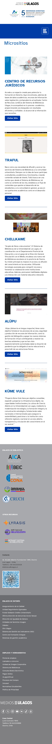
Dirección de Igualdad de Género (15, 619)
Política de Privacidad (11, 690)
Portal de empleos (9, 658)
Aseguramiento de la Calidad (13, 606)
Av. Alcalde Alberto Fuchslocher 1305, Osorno (19, 560)
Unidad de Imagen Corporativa (14, 664)
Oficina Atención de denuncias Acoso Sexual (19, 616)
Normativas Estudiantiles (12, 686)
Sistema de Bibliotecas (11, 668)
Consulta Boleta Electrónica (13, 671)
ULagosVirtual (8, 677)
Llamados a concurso (11, 661)
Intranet (6, 683)
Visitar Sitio (12, 118)
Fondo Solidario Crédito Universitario (16, 613)
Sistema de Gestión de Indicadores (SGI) (18, 632)
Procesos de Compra (10, 680)
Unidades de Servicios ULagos (14, 622)
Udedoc (5, 625)
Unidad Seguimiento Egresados (14, 609)
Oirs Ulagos (6, 628)
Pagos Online (8, 674)
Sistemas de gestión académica (14, 638)
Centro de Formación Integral (13, 635)
